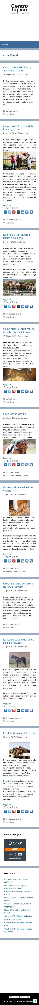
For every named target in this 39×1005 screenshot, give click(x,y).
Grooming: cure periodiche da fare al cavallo (18, 585)
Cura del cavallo (12, 111)
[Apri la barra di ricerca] (36, 44)
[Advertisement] (19, 30)
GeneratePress (31, 1001)
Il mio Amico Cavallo (14, 413)
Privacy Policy (14, 997)
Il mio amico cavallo (13, 220)
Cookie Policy (25, 997)
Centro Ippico (19, 7)
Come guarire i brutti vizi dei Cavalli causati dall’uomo (19, 330)
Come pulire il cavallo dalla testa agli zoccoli (18, 128)
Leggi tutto (7, 205)
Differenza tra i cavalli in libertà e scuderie (17, 236)
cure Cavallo (10, 114)
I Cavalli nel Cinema (12, 919)
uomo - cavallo (22, 476)
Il (7, 781)
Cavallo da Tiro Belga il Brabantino (18, 916)
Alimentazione (11, 572)
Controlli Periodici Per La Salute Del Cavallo (17, 69)
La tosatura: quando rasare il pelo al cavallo (18, 641)
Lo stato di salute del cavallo (19, 733)
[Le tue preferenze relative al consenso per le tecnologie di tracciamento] (35, 1001)
